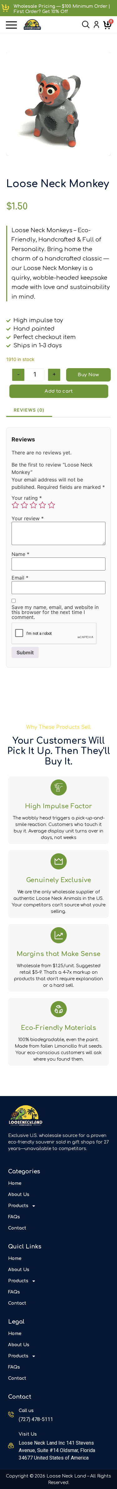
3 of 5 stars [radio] (33, 505)
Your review (28, 518)
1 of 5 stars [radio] (15, 505)
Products (18, 1205)
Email (20, 577)
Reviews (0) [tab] (29, 410)
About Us (18, 1194)
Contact (17, 1228)
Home (15, 1183)
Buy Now (88, 374)
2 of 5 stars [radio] (24, 505)
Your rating (27, 497)
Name (20, 554)
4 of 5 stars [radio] (42, 505)
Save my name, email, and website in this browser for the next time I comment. (55, 612)
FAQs (14, 1217)
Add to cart (59, 391)
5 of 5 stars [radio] (51, 505)
